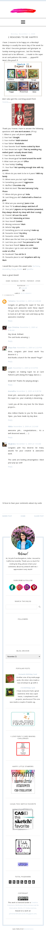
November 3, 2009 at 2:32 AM (25, 426)
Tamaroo (12, 301)
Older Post (39, 516)
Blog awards (26, 293)
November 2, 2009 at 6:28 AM (28, 301)
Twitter (22, 281)
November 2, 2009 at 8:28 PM (29, 391)
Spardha (29, 269)
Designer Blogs (28, 929)
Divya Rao (12, 347)
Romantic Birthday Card (28, 674)
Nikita (10, 426)
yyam (10, 368)
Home (23, 516)
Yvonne (5, 102)
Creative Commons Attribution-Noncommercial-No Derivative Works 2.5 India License (23, 905)
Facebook (15, 281)
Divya (13, 269)
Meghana (12, 444)
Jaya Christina (13, 327)
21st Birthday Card (28, 688)
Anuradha (6, 269)
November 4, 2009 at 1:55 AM (28, 444)
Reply (10, 321)
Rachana (36, 266)
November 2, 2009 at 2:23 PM (29, 347)
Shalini (20, 269)
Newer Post (7, 516)
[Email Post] (23, 290)
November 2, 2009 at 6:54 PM (25, 368)
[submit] (39, 607)
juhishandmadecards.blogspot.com (23, 914)
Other (38, 281)
